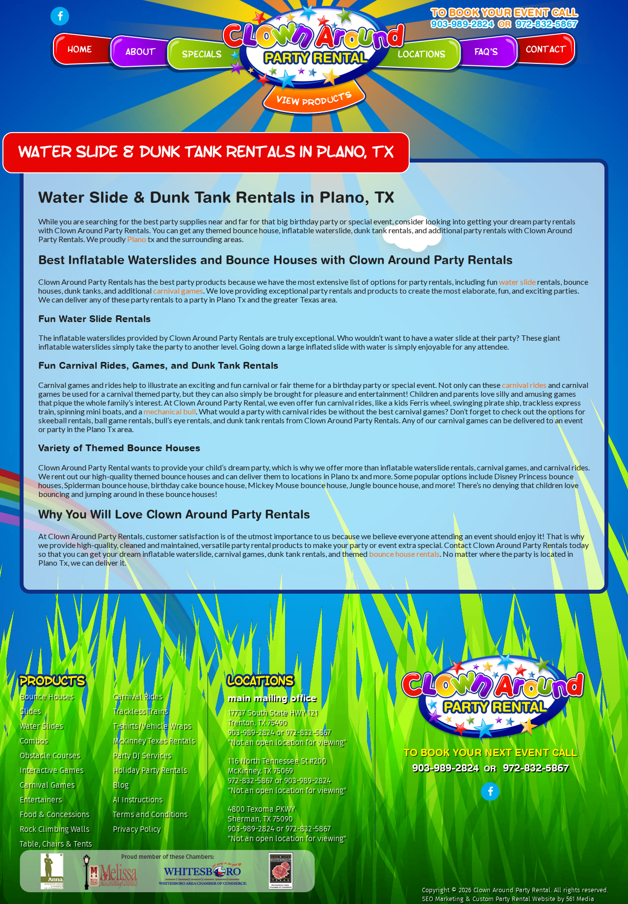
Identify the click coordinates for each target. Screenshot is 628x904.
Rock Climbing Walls (54, 829)
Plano (136, 239)
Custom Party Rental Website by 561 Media (533, 899)
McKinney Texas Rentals (154, 740)
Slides (30, 711)
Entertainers (41, 799)
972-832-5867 (546, 24)
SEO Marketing (443, 899)
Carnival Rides (137, 696)
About (141, 51)
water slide (517, 281)
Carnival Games (47, 785)
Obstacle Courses (50, 755)
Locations (421, 53)
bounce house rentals (404, 553)
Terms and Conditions (150, 814)
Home (80, 48)
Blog (121, 785)
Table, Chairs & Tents (56, 843)
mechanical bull (170, 411)
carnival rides (524, 384)
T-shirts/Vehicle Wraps (152, 726)
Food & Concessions (54, 814)
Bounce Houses (47, 696)
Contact (546, 48)
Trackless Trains (140, 711)
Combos (34, 740)
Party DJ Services (142, 755)
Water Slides (41, 726)
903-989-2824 (462, 24)
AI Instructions (137, 799)
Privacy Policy (136, 829)
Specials (202, 53)
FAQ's (486, 51)
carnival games (178, 290)
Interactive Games (51, 770)
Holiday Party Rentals (150, 770)
